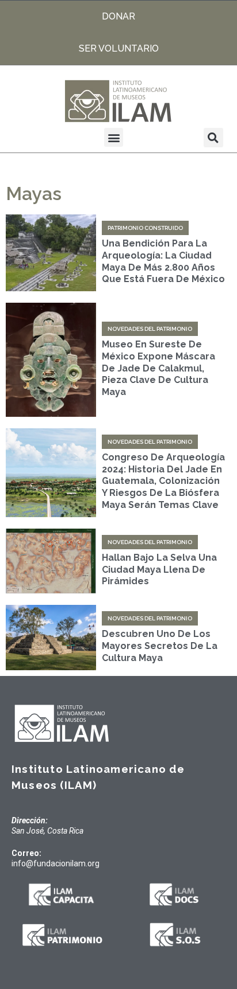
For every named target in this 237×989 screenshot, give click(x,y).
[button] (113, 137)
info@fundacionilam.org (56, 863)
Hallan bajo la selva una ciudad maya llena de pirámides (159, 569)
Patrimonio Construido (145, 228)
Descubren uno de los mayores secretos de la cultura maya (159, 645)
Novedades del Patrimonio (150, 329)
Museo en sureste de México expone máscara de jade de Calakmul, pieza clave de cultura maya (158, 368)
